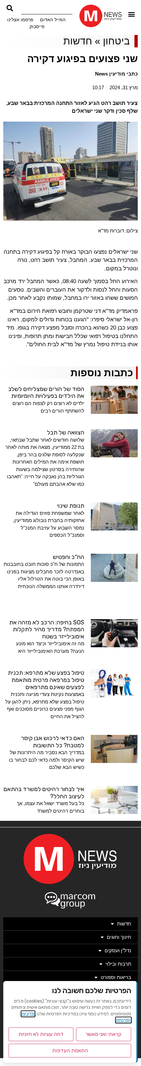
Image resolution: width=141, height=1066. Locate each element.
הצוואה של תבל (65, 432)
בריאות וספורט (116, 977)
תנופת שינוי (70, 505)
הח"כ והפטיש (68, 557)
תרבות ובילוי (118, 964)
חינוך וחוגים (119, 937)
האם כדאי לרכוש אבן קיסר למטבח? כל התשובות (52, 742)
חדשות (77, 41)
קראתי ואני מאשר (103, 1034)
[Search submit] (10, 8)
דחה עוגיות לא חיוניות (41, 1034)
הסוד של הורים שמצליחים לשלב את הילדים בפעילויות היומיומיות (46, 392)
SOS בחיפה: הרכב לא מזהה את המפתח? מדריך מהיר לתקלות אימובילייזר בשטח (46, 629)
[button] (131, 14)
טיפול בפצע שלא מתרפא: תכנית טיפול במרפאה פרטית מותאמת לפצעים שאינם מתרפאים (46, 679)
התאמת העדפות (70, 1050)
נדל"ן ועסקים (118, 950)
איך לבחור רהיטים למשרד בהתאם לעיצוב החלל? (44, 793)
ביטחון (116, 41)
